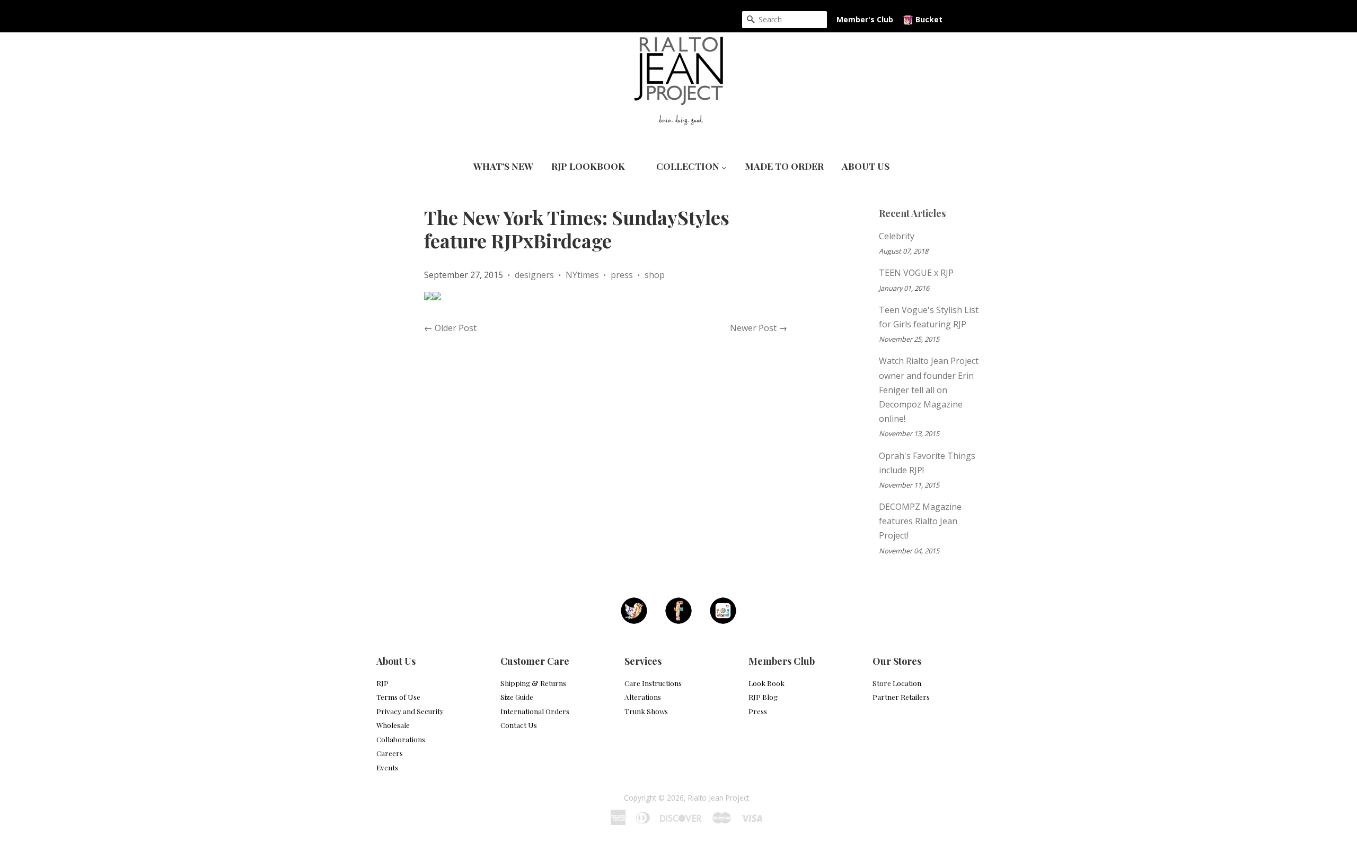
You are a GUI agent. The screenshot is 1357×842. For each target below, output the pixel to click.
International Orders (534, 711)
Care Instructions (653, 683)
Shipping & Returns (533, 683)
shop (655, 275)
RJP (382, 683)
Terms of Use (398, 696)
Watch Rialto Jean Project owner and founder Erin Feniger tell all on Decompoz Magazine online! (929, 389)
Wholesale (393, 725)
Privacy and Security (410, 711)
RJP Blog (763, 696)
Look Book (766, 683)
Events (387, 767)
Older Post (456, 328)
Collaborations (400, 739)
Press (757, 711)
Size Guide (516, 696)
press (622, 275)
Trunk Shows (646, 711)
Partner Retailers (901, 696)
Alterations (642, 696)
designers (534, 275)
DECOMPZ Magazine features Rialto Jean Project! (920, 521)
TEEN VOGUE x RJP (916, 273)
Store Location (897, 683)
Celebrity (896, 236)
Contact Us (518, 725)
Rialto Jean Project (718, 798)
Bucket (927, 19)
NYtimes (582, 275)
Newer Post (753, 328)
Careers (389, 753)
